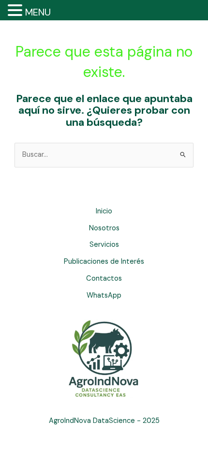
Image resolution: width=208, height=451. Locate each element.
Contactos (104, 278)
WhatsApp (104, 295)
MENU (38, 12)
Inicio (104, 211)
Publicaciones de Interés (104, 261)
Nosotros (104, 228)
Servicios (104, 244)
